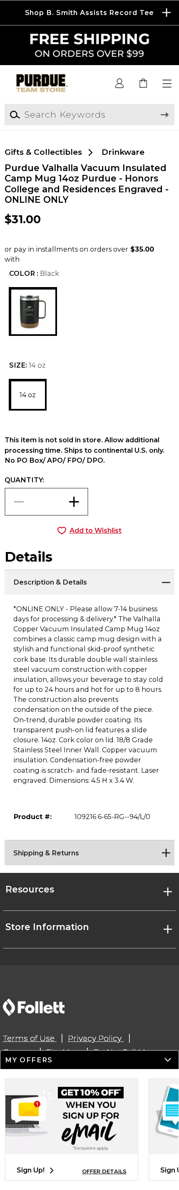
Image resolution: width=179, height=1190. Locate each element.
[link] (144, 84)
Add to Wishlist (96, 530)
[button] (89, 12)
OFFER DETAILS (104, 1171)
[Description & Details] (90, 580)
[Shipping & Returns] (90, 850)
